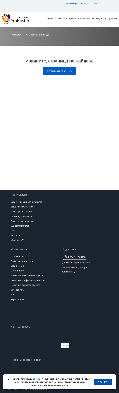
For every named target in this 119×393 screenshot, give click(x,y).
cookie (36, 378)
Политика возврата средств (25, 284)
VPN (89, 18)
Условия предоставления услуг (27, 275)
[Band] (81, 367)
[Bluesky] (70, 367)
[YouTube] (28, 367)
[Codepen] (91, 374)
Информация (110, 18)
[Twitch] (49, 374)
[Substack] (70, 374)
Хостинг (58, 18)
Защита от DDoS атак (22, 206)
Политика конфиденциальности (28, 280)
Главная (49, 18)
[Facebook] (38, 367)
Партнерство (17, 256)
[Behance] (59, 374)
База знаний (17, 265)
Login (95, 3)
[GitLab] (38, 374)
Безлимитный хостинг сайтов (26, 201)
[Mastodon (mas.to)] (28, 374)
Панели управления (21, 216)
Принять (103, 381)
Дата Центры (17, 289)
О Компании (17, 270)
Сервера (72, 18)
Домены (81, 18)
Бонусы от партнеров (22, 261)
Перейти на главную (59, 71)
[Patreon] (91, 367)
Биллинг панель (77, 256)
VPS (65, 18)
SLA (13, 294)
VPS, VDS (15, 235)
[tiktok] (59, 367)
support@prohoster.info (77, 3)
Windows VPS (17, 240)
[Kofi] (81, 374)
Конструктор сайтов (21, 211)
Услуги (99, 18)
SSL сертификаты (20, 225)
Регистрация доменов (22, 221)
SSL (93, 18)
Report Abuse (17, 299)
